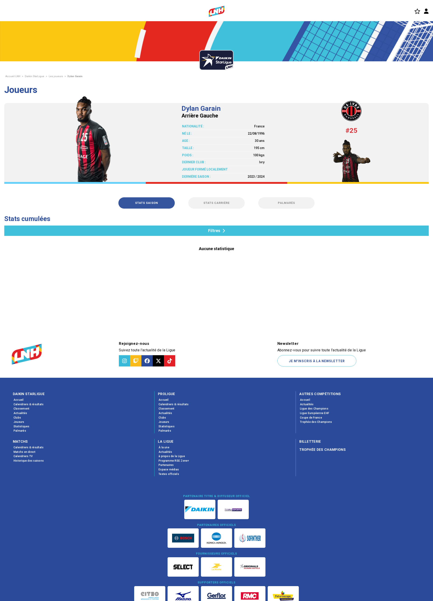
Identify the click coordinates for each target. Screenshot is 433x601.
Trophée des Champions (322, 450)
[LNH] (217, 11)
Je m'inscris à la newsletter (317, 361)
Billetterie (310, 442)
